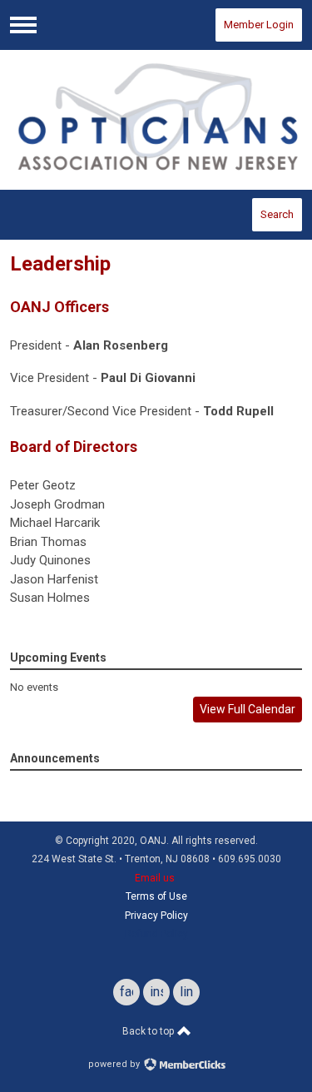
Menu (23, 25)
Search (277, 214)
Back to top (149, 1031)
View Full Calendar (247, 709)
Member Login (259, 24)
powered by (115, 1064)
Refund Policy (156, 934)
